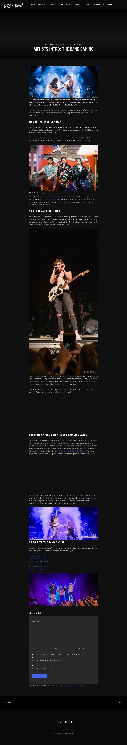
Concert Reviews (72, 4)
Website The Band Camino (38, 556)
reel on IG (62, 392)
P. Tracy (41, 193)
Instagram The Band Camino (38, 566)
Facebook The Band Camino (38, 561)
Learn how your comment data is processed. (70, 685)
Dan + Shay (93, 498)
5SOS (60, 501)
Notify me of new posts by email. (42, 668)
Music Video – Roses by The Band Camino (72, 451)
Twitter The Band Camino (37, 564)
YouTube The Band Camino (38, 569)
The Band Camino (35, 110)
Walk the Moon (51, 199)
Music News (42, 4)
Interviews (85, 4)
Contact (57, 730)
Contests (96, 4)
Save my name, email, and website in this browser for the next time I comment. (57, 654)
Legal (63, 730)
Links (104, 4)
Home (33, 4)
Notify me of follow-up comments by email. (46, 660)
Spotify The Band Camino (37, 559)
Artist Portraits (55, 4)
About (110, 4)
